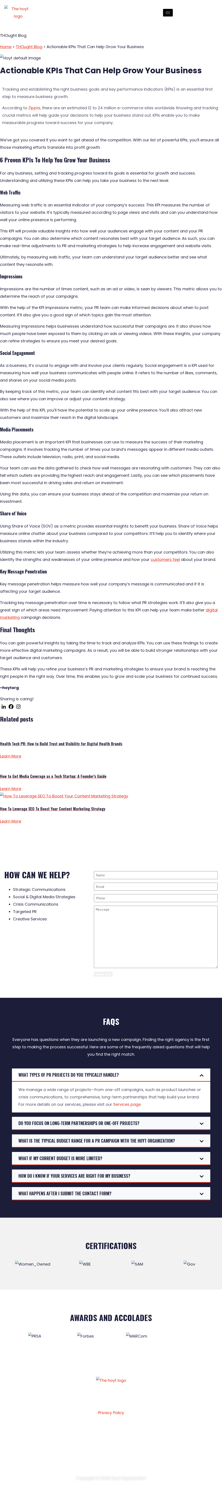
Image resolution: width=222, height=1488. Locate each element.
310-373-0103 (162, 1442)
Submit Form (103, 974)
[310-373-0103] (145, 1442)
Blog (91, 1441)
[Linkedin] (3, 706)
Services (35, 1441)
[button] (111, 1075)
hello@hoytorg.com (167, 1430)
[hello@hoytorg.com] (145, 1430)
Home (5, 46)
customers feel (165, 559)
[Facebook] (189, 11)
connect (94, 1451)
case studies (98, 1431)
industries (37, 1451)
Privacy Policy (111, 1412)
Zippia (34, 108)
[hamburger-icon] (168, 12)
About (34, 1431)
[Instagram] (194, 11)
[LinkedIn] (200, 11)
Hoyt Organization (128, 1478)
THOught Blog (29, 46)
